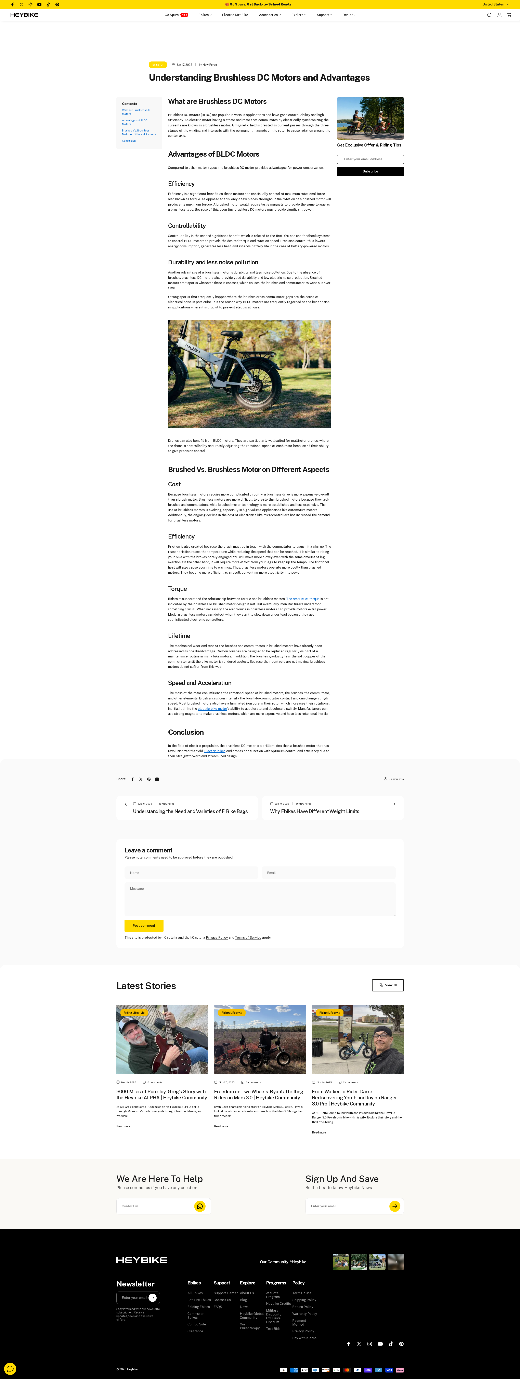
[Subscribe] (395, 1206)
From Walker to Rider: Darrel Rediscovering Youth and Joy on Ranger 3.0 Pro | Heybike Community (354, 1097)
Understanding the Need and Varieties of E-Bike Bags (190, 811)
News (244, 1307)
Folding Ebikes (198, 1307)
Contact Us (222, 1300)
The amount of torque (303, 599)
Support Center (226, 1293)
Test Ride (273, 1329)
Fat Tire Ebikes (199, 1300)
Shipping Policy (304, 1300)
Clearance (195, 1331)
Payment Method (299, 1322)
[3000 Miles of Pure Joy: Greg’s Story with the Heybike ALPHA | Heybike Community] (162, 1039)
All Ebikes (195, 1293)
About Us (247, 1293)
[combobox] (496, 4)
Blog (243, 1300)
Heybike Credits (278, 1304)
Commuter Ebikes (195, 1316)
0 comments (396, 779)
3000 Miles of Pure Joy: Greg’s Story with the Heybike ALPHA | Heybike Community (161, 1094)
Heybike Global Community (252, 1316)
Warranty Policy (304, 1314)
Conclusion (129, 140)
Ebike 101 (158, 64)
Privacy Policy (217, 937)
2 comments (350, 1082)
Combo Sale (196, 1324)
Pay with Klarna (304, 1338)
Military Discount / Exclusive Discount (274, 1316)
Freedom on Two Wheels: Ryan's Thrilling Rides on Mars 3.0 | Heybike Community (258, 1094)
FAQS (218, 1307)
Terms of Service (248, 937)
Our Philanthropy (250, 1326)
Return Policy (302, 1307)
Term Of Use (301, 1293)
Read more (123, 1126)
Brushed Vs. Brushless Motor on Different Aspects (139, 132)
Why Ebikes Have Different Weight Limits (314, 811)
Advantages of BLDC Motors (134, 122)
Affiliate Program (273, 1295)
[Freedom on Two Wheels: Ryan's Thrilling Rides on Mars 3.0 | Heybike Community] (260, 1039)
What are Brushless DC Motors (136, 112)
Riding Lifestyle (134, 1012)
